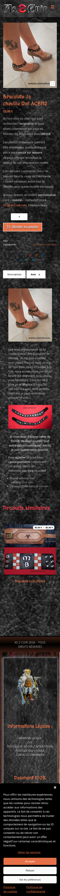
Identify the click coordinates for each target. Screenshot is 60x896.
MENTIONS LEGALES (30, 738)
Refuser (30, 870)
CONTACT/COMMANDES (30, 755)
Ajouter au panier (25, 227)
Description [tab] (14, 274)
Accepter (30, 861)
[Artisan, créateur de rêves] (25, 8)
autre (46, 445)
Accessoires (38, 244)
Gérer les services (29, 852)
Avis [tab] (35, 274)
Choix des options (34, 567)
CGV (30, 742)
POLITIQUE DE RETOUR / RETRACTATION (30, 746)
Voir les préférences (30, 879)
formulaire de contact (35, 486)
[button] (55, 787)
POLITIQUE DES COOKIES (30, 750)
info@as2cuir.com (15, 205)
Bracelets (52, 244)
